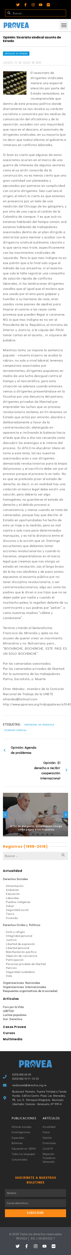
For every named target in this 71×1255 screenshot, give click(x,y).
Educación (13, 894)
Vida (9, 976)
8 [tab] (52, 834)
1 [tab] (19, 834)
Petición (11, 968)
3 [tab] (28, 834)
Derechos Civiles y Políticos (21, 925)
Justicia (11, 940)
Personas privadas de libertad (26, 964)
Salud (10, 906)
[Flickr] (48, 5)
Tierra (10, 914)
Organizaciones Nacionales (21, 983)
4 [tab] (33, 834)
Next (65, 814)
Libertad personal (17, 948)
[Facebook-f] (25, 5)
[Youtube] (40, 5)
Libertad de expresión (20, 944)
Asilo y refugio (15, 932)
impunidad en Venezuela (39, 724)
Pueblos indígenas (18, 902)
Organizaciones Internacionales (24, 987)
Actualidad (12, 871)
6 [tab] (43, 834)
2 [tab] (24, 834)
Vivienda (12, 918)
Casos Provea (14, 1027)
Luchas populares (14, 1015)
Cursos (9, 1033)
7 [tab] (47, 834)
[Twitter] (18, 5)
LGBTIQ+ (9, 1011)
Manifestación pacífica (21, 952)
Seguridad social (17, 910)
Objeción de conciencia (21, 956)
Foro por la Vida (13, 1007)
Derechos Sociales (15, 879)
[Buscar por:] (35, 855)
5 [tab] (38, 834)
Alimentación (14, 886)
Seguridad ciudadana (20, 972)
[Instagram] (33, 5)
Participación (15, 960)
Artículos (11, 999)
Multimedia (12, 1039)
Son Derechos (12, 1019)
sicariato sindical (15, 730)
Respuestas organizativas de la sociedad (30, 991)
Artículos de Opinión (16, 53)
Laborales (12, 898)
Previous (5, 814)
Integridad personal (19, 936)
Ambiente (12, 890)
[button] (63, 25)
